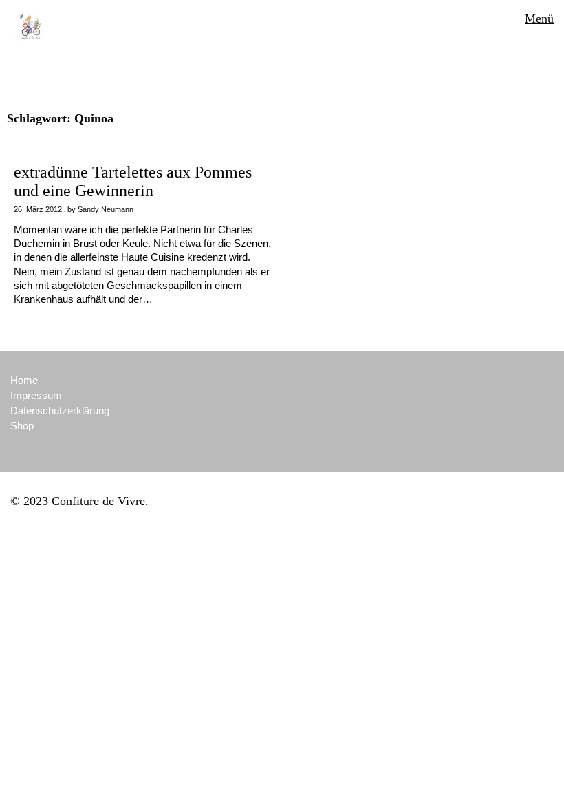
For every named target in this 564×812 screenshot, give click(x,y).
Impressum (36, 395)
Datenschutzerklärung (59, 410)
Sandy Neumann (105, 209)
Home (24, 380)
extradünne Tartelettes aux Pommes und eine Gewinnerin (133, 181)
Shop (22, 425)
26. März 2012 (38, 209)
